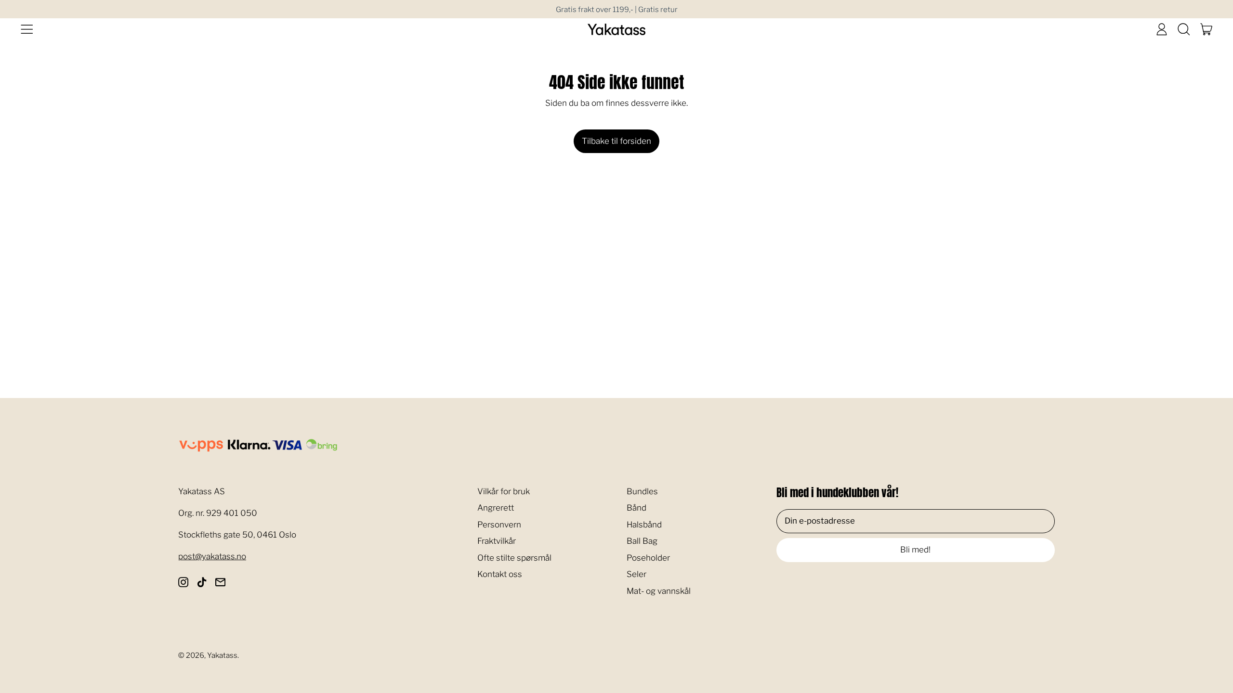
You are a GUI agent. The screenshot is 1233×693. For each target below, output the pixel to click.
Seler (636, 574)
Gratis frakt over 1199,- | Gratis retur (617, 9)
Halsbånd (644, 524)
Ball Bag (642, 541)
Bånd (636, 508)
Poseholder (648, 558)
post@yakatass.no (212, 556)
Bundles (642, 491)
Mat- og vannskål (659, 591)
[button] (1184, 29)
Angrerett (495, 508)
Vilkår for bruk (503, 491)
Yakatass (222, 655)
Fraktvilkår (496, 541)
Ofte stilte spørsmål (514, 558)
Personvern (499, 524)
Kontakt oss (499, 574)
